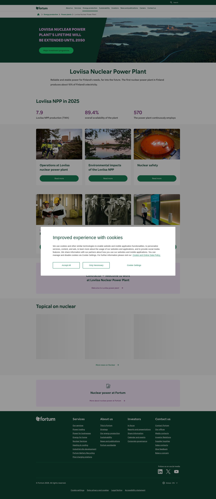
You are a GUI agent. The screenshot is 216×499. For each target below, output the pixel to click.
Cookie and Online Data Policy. (147, 255)
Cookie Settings (134, 265)
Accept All (66, 265)
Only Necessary (96, 265)
